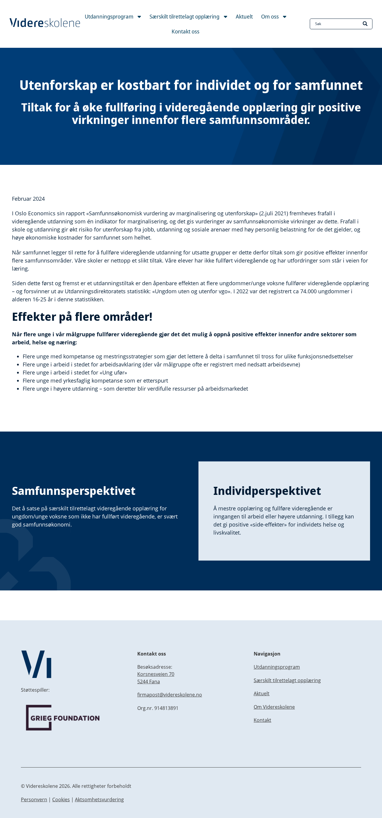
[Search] (365, 24)
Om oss (270, 16)
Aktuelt (244, 16)
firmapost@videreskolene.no (169, 694)
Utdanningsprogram (110, 16)
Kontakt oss (185, 31)
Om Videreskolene (274, 707)
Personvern (34, 799)
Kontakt (262, 720)
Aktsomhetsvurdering (99, 799)
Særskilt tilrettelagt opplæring (185, 16)
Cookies (61, 799)
